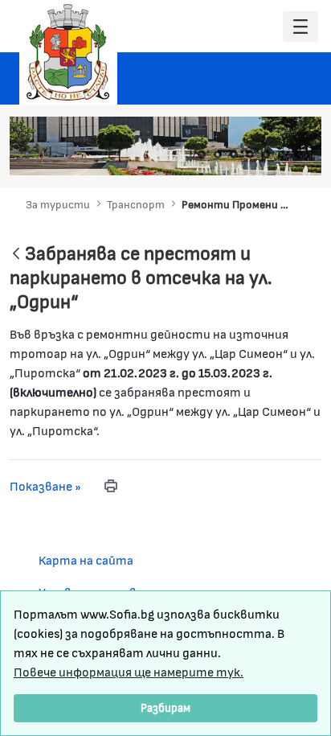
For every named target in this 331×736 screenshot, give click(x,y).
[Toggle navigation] (300, 27)
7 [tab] (298, 154)
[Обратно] (16, 254)
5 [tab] (266, 154)
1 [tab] (202, 154)
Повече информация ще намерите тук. (128, 671)
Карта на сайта (86, 559)
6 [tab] (282, 154)
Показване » (45, 485)
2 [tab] (218, 154)
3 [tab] (234, 154)
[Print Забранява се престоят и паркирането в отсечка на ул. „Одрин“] (111, 486)
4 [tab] (250, 154)
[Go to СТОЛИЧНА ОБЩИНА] (68, 52)
